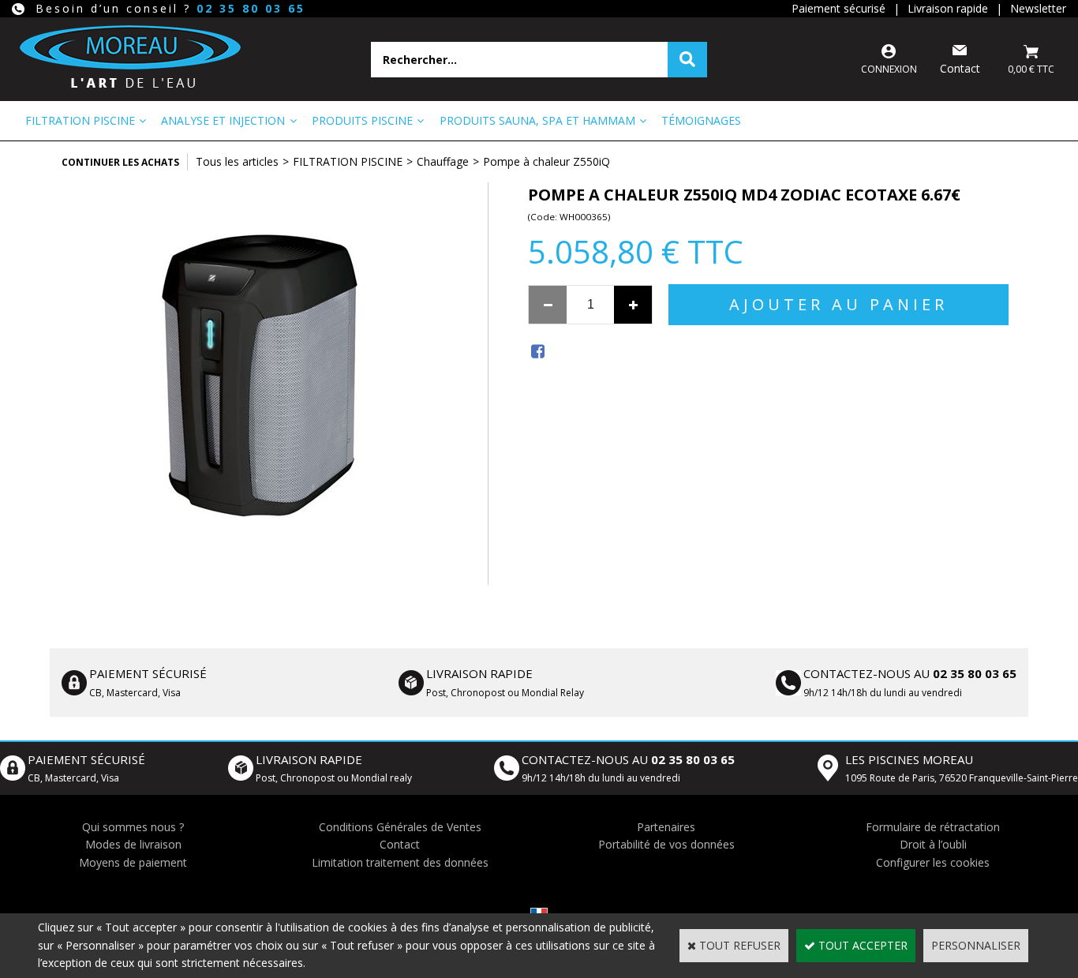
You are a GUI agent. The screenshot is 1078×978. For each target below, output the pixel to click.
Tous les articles (237, 161)
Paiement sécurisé (838, 8)
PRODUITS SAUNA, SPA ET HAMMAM (537, 120)
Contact (400, 844)
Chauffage (443, 161)
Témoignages (701, 120)
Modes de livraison (133, 844)
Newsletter (1038, 8)
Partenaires (666, 826)
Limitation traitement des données (400, 862)
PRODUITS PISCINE (362, 120)
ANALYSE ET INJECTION (223, 120)
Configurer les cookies (933, 862)
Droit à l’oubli (933, 844)
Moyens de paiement (133, 862)
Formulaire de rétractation (933, 826)
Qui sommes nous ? (133, 826)
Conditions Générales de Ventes (400, 826)
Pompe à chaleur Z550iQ (546, 161)
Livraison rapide (948, 8)
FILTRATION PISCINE (80, 120)
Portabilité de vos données (666, 844)
